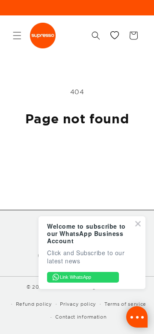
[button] (17, 35)
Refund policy (34, 304)
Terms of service (125, 304)
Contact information (81, 317)
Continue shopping (77, 150)
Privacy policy (78, 304)
